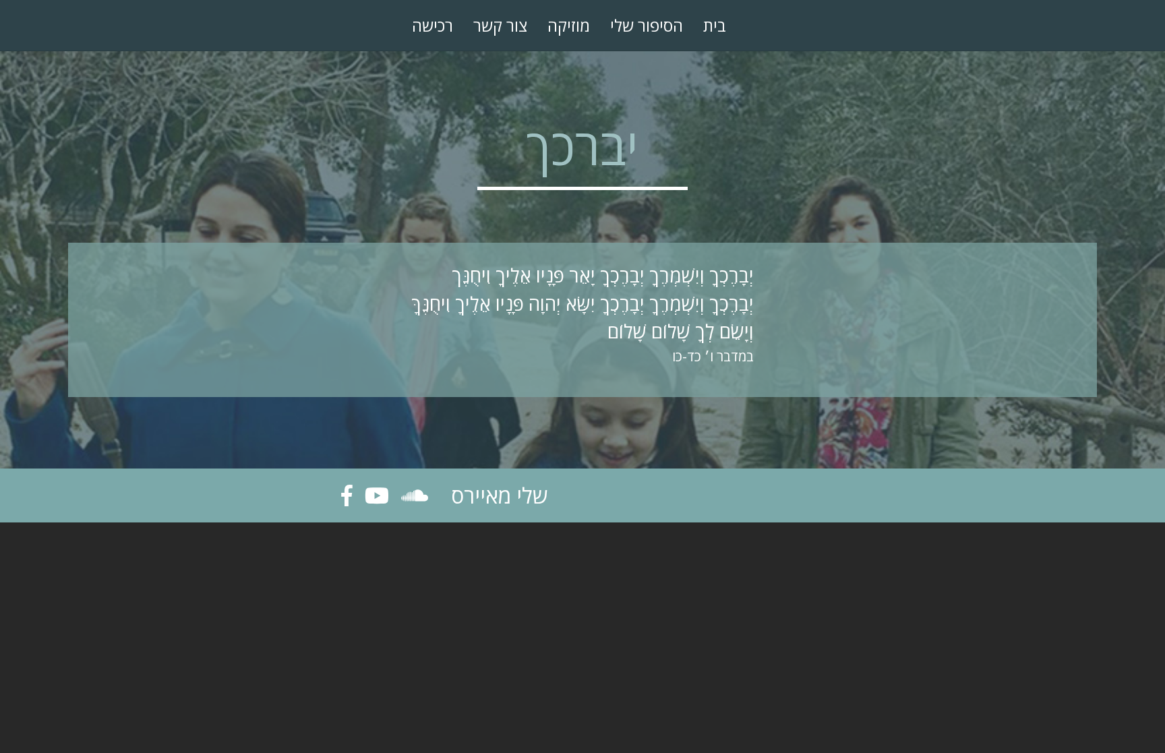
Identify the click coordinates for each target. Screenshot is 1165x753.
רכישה (432, 25)
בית (714, 25)
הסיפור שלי (646, 25)
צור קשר (500, 25)
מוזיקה (568, 25)
